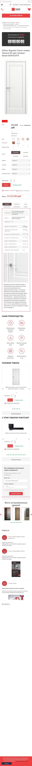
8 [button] (18, 454)
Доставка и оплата (7, 206)
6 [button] (15, 454)
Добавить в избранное (24, 190)
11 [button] (23, 454)
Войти (17, 4)
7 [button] (16, 454)
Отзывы (25, 204)
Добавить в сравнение (10, 190)
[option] (16, 87)
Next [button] (29, 389)
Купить (6, 185)
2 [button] (14, 408)
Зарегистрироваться (25, 4)
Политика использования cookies (22, 761)
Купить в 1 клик (17, 185)
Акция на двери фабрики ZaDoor (16, 551)
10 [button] (21, 454)
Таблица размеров (16, 206)
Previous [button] (3, 389)
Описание (7, 204)
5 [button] (19, 408)
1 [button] (12, 408)
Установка (25, 206)
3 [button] (10, 454)
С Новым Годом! (12, 583)
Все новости (5, 604)
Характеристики (16, 204)
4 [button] (17, 408)
